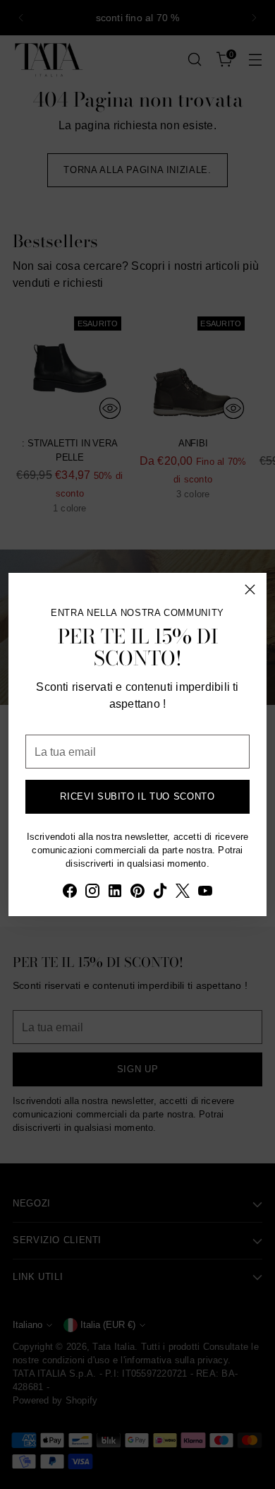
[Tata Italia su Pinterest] (137, 892)
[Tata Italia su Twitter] (182, 892)
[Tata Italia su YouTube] (205, 892)
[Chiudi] (250, 589)
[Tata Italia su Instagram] (92, 892)
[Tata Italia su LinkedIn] (114, 892)
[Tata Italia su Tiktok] (160, 892)
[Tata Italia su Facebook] (69, 892)
